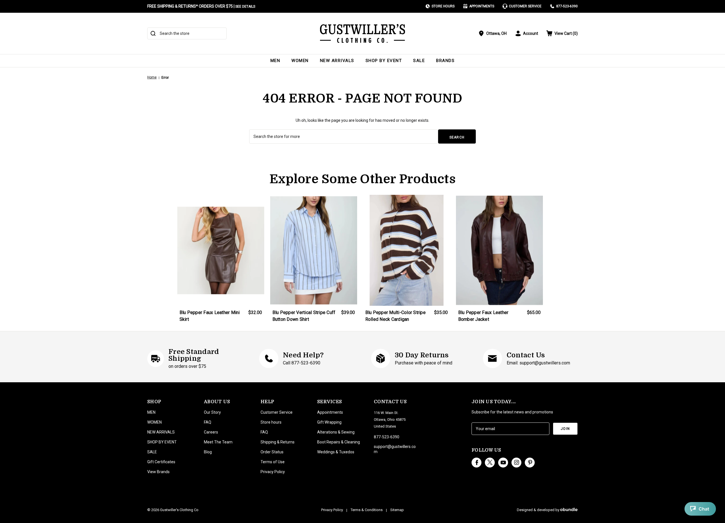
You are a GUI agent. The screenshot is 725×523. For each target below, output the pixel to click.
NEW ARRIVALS (337, 60)
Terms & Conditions (367, 510)
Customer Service (525, 6)
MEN (275, 60)
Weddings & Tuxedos (335, 452)
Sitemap (397, 510)
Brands (445, 60)
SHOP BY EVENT (384, 60)
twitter (490, 463)
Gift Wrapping (329, 422)
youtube (503, 463)
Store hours (271, 422)
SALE (419, 60)
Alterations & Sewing (336, 432)
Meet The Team (218, 442)
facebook (476, 463)
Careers (211, 432)
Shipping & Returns (278, 442)
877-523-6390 (567, 6)
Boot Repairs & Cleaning (338, 442)
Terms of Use (273, 462)
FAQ (207, 422)
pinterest (530, 463)
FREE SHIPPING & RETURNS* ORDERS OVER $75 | (201, 6)
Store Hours (443, 6)
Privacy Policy (273, 471)
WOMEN (300, 60)
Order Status (272, 452)
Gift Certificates (161, 462)
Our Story (212, 412)
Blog (208, 452)
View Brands (158, 471)
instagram (516, 463)
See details (245, 6)
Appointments (481, 6)
